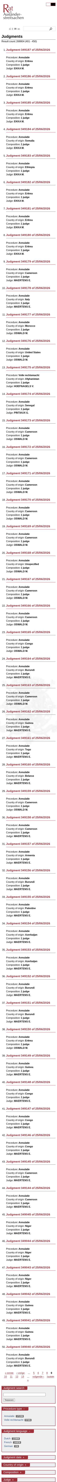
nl (10, 29)
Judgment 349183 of (28, 155)
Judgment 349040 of (28, 1346)
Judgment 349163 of (28, 685)
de (15, 29)
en (19, 29)
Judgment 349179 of (28, 261)
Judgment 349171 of (28, 473)
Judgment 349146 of (28, 1135)
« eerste (9, 1373)
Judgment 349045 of (28, 1214)
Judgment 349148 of (28, 1082)
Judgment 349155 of (28, 896)
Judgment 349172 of (28, 446)
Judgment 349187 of (28, 49)
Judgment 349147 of (28, 1108)
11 (11, 1376)
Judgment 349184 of (28, 129)
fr (12, 29)
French (13, 1442)
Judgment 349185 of (28, 102)
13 (22, 1376)
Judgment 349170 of (28, 499)
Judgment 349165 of (28, 632)
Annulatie (14, 1416)
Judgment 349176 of (28, 340)
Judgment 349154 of (28, 923)
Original (48, 4)
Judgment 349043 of (28, 1267)
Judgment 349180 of (28, 235)
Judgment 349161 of (28, 738)
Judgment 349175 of (28, 367)
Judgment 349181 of (28, 208)
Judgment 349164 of (28, 658)
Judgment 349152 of (28, 976)
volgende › (38, 1376)
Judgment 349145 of (28, 1161)
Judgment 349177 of (28, 314)
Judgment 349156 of (28, 870)
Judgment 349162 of (28, 711)
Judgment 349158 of (28, 817)
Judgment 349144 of (28, 1188)
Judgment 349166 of (28, 605)
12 (17, 1376)
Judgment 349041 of (28, 1320)
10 (5, 1376)
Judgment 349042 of (28, 1294)
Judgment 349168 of (28, 552)
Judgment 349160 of (28, 764)
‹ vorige (21, 1373)
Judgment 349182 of (28, 182)
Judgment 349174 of (28, 393)
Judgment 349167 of (28, 579)
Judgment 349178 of (28, 288)
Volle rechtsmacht (18, 1420)
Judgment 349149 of (28, 1055)
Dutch (12, 1438)
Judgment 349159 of (28, 791)
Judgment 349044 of (28, 1241)
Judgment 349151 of (28, 1002)
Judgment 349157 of (28, 843)
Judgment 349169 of (28, 526)
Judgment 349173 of (28, 420)
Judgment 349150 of (28, 1029)
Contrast (53, 4)
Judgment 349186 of (28, 76)
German (12, 1446)
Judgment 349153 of (28, 949)
